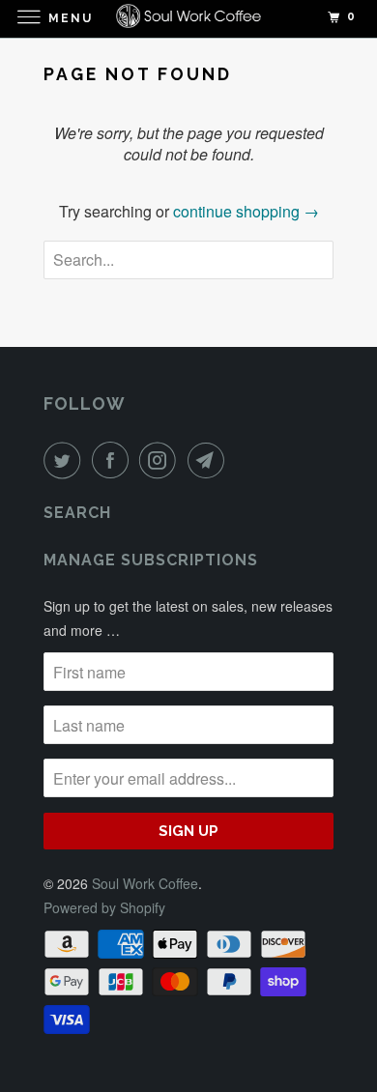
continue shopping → (246, 211)
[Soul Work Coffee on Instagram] (161, 460)
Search (77, 512)
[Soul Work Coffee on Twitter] (66, 460)
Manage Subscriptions (151, 560)
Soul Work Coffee (145, 883)
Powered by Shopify (104, 907)
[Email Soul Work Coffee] (210, 460)
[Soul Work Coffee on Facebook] (114, 460)
